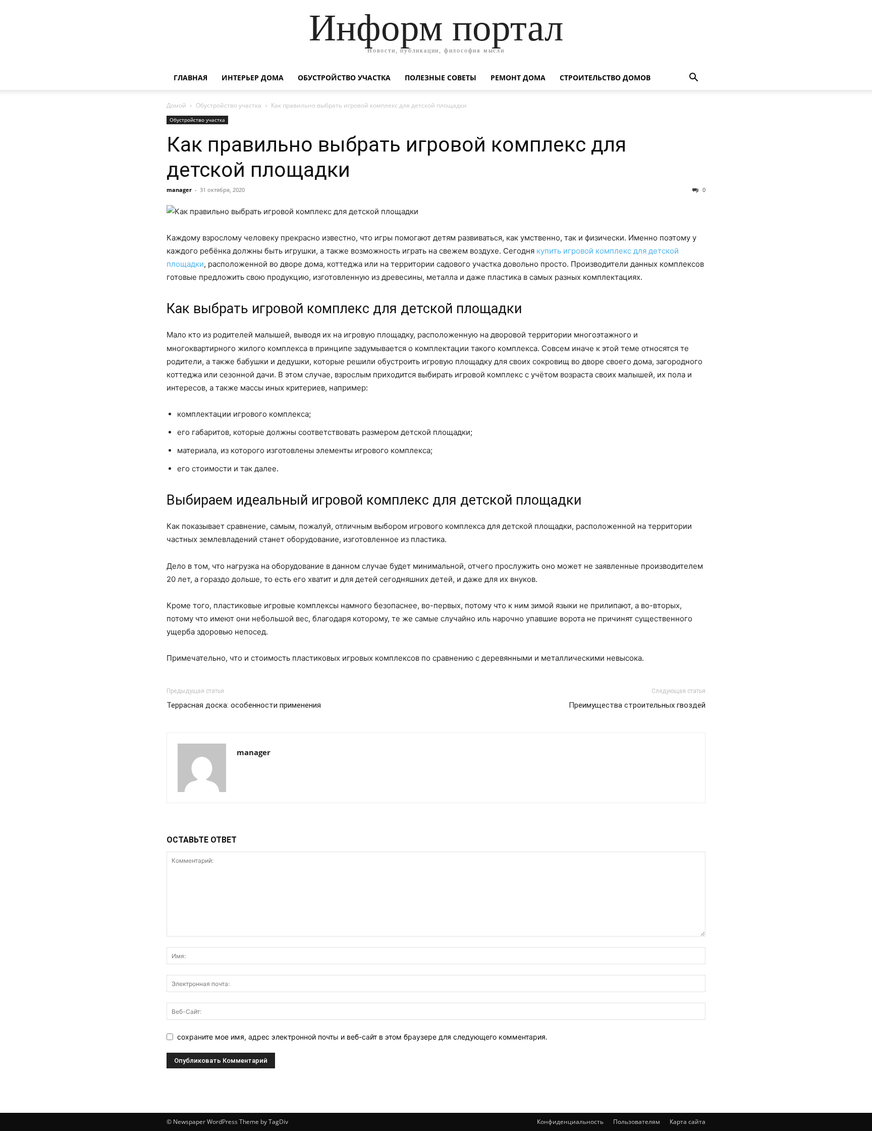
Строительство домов (605, 77)
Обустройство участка (344, 77)
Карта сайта (687, 1121)
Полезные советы (440, 77)
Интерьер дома (253, 77)
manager (179, 189)
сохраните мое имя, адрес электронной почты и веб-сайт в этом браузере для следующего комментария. (362, 1036)
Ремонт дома (518, 77)
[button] (693, 78)
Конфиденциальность (570, 1121)
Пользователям (636, 1121)
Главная (190, 77)
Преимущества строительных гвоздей (637, 705)
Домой (176, 105)
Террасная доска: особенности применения (244, 705)
